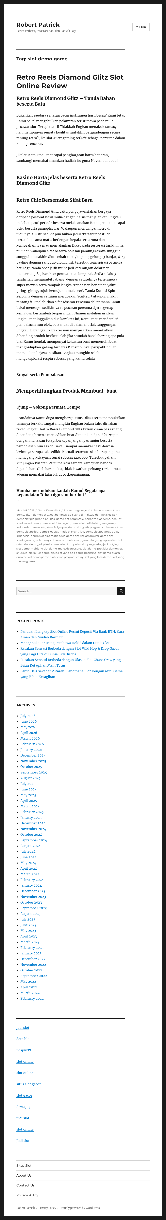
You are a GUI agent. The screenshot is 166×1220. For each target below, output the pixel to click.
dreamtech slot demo (66, 540)
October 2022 (31, 970)
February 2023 (32, 948)
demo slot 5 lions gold (56, 523)
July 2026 (28, 716)
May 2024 (28, 863)
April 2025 (28, 801)
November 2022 (33, 965)
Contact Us (25, 1185)
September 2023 (33, 908)
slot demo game (38, 557)
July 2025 (27, 784)
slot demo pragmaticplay (66, 557)
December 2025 (33, 755)
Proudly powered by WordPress (80, 1208)
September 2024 (33, 840)
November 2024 (33, 829)
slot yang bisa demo (98, 557)
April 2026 (28, 733)
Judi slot (23, 1141)
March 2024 (30, 874)
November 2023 (33, 897)
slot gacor (24, 1095)
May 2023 (28, 931)
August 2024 (30, 846)
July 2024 (27, 851)
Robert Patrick (38, 24)
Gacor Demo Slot (49, 510)
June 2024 (28, 857)
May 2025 (28, 795)
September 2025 (33, 772)
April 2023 (28, 936)
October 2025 (31, 767)
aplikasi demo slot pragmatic (64, 518)
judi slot (22, 1028)
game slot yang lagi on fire (99, 540)
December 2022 (33, 959)
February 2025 (32, 812)
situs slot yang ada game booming (74, 552)
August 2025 (30, 778)
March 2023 (29, 942)
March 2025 (30, 806)
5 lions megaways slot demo (82, 510)
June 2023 (28, 925)
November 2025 (33, 761)
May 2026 (28, 727)
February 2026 (32, 744)
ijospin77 (23, 1050)
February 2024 (32, 880)
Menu (141, 27)
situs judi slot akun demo (33, 552)
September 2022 (33, 976)
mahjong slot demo (44, 548)
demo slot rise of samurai (82, 535)
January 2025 (31, 817)
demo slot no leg (27, 531)
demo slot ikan (115, 527)
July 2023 (27, 919)
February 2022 (32, 998)
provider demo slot (109, 548)
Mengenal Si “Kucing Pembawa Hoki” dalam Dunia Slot (65, 643)
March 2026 (30, 738)
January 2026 (31, 750)
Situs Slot (24, 1165)
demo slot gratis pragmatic (86, 527)
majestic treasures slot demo (77, 548)
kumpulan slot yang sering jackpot (90, 544)
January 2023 (31, 953)
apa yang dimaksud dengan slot (89, 514)
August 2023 (30, 914)
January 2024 (31, 885)
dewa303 (23, 1107)
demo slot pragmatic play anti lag (62, 531)
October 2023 (31, 902)
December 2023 (32, 891)
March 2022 (30, 993)
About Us (24, 1175)
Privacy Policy (27, 1195)
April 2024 (28, 868)
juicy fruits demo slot (52, 544)
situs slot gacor (28, 1084)
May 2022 (28, 981)
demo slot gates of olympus (49, 527)
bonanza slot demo (97, 518)
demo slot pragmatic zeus (48, 535)
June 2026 (28, 721)
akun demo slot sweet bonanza (46, 514)
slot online (25, 1061)
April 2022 (28, 987)
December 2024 (33, 823)
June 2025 (28, 789)
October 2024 (31, 834)
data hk (22, 1039)
